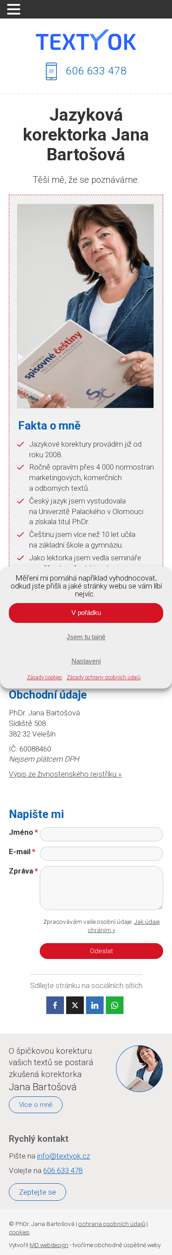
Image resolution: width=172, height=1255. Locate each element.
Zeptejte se (37, 1192)
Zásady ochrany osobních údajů (104, 677)
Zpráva (23, 870)
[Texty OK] (86, 40)
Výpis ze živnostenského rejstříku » (65, 774)
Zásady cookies (44, 677)
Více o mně (35, 1105)
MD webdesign (49, 1244)
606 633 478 (96, 70)
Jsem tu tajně (86, 636)
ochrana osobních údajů (112, 1223)
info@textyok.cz (63, 1155)
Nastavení (86, 661)
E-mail (22, 851)
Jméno (23, 832)
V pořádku (86, 612)
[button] (15, 10)
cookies (19, 1232)
